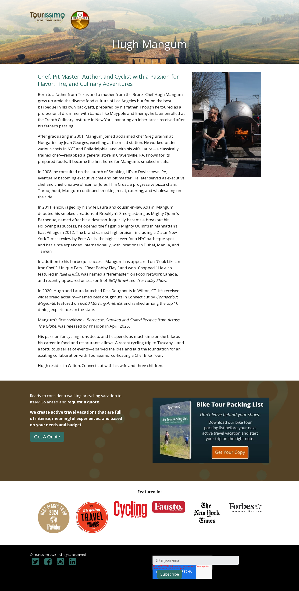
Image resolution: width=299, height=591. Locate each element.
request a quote (83, 402)
